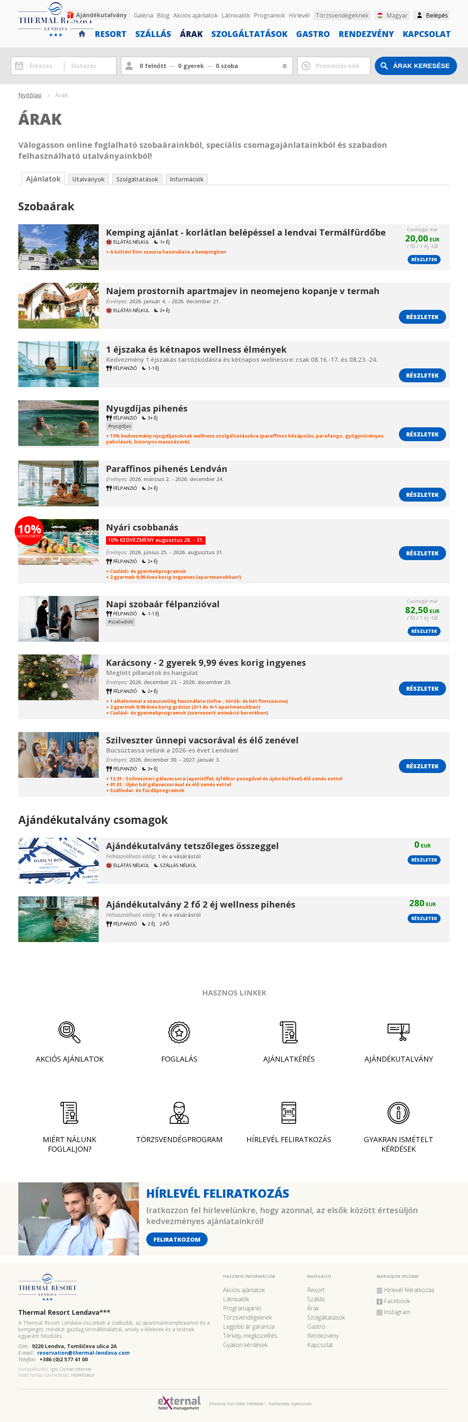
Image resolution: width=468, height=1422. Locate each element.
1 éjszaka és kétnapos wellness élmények (196, 349)
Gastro (313, 33)
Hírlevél (299, 15)
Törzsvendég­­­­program (179, 1139)
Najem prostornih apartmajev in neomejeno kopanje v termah (243, 291)
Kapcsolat (427, 33)
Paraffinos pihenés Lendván (166, 468)
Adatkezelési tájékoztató (290, 1403)
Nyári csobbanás (142, 527)
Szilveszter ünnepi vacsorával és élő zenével (202, 740)
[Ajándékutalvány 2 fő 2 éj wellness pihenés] (58, 939)
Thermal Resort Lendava (64, 1312)
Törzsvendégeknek (247, 1317)
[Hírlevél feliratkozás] (78, 1253)
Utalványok (88, 179)
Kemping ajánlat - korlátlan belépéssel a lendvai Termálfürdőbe (246, 232)
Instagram (397, 1312)
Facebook (397, 1301)
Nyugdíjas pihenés (147, 408)
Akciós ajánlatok (195, 15)
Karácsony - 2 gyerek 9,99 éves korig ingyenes (206, 662)
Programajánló (242, 1308)
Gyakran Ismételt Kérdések (398, 1144)
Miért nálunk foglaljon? (69, 1144)
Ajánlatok (43, 179)
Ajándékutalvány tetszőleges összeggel (192, 846)
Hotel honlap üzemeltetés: (44, 1375)
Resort (111, 33)
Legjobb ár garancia (249, 1326)
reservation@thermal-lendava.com (83, 1352)
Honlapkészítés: (33, 1369)
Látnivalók (236, 15)
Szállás (153, 33)
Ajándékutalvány (101, 15)
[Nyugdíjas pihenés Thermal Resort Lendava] (58, 443)
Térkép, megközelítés (250, 1336)
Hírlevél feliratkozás (288, 1139)
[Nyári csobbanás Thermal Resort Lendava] (58, 562)
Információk (187, 179)
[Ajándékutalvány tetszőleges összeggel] (58, 881)
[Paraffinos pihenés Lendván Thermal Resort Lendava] (58, 504)
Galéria (143, 15)
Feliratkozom (177, 1239)
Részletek (424, 259)
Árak (191, 33)
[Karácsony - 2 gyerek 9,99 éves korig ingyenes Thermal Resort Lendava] (58, 697)
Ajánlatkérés (289, 1059)
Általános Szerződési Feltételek (236, 1403)
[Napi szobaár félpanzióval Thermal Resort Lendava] (58, 639)
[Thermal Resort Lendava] (117, 1290)
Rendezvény (366, 33)
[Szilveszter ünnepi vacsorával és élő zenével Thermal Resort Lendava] (58, 775)
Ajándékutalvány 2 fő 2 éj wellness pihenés (200, 904)
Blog (163, 15)
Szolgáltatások (249, 33)
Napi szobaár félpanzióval (163, 604)
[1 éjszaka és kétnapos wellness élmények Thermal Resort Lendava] (58, 384)
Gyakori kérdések (245, 1345)
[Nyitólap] (82, 32)
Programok (269, 15)
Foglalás (179, 1059)
